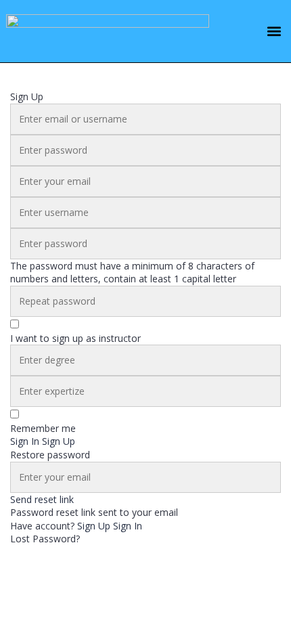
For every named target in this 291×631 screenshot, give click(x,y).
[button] (274, 31)
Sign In (127, 525)
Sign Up (95, 525)
